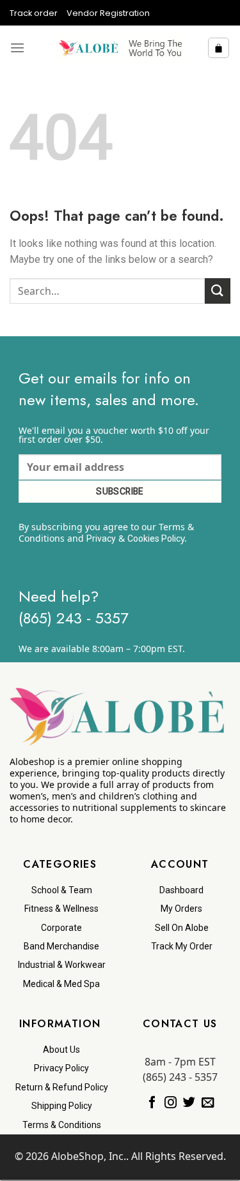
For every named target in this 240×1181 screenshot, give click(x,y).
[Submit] (217, 290)
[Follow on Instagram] (170, 1103)
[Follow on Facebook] (152, 1103)
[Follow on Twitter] (189, 1103)
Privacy (101, 538)
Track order (34, 13)
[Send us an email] (208, 1103)
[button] (17, 47)
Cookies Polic (153, 538)
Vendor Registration (108, 13)
